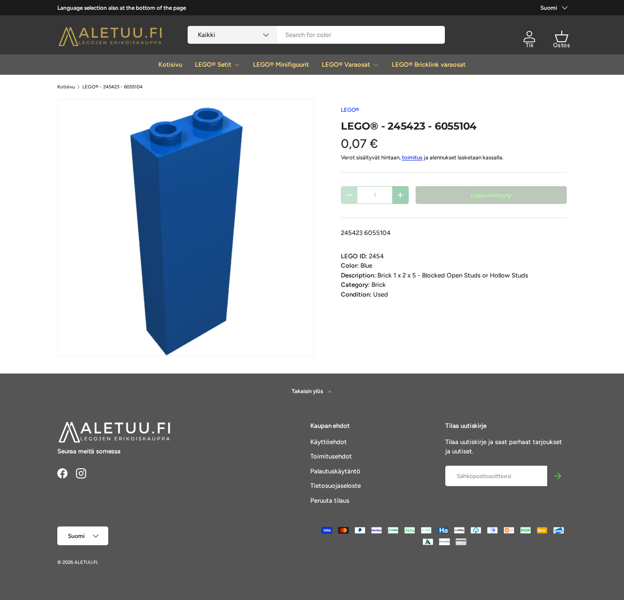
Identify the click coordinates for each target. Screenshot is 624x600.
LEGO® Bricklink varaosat (429, 64)
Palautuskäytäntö (335, 471)
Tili (530, 45)
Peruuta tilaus (329, 500)
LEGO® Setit (213, 64)
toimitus (412, 157)
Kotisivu (170, 64)
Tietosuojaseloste (335, 486)
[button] (561, 36)
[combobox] (316, 35)
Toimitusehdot (331, 456)
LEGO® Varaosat (346, 64)
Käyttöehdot (328, 442)
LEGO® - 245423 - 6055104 (112, 87)
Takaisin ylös (308, 391)
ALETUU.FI (85, 562)
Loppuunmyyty (491, 195)
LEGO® (350, 109)
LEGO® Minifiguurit (281, 64)
